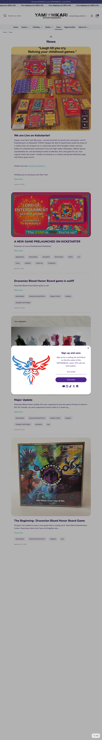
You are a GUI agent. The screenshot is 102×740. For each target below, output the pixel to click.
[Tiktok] (70, 386)
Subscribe (71, 379)
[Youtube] (63, 386)
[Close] (88, 348)
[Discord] (77, 386)
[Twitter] (74, 386)
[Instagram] (67, 386)
